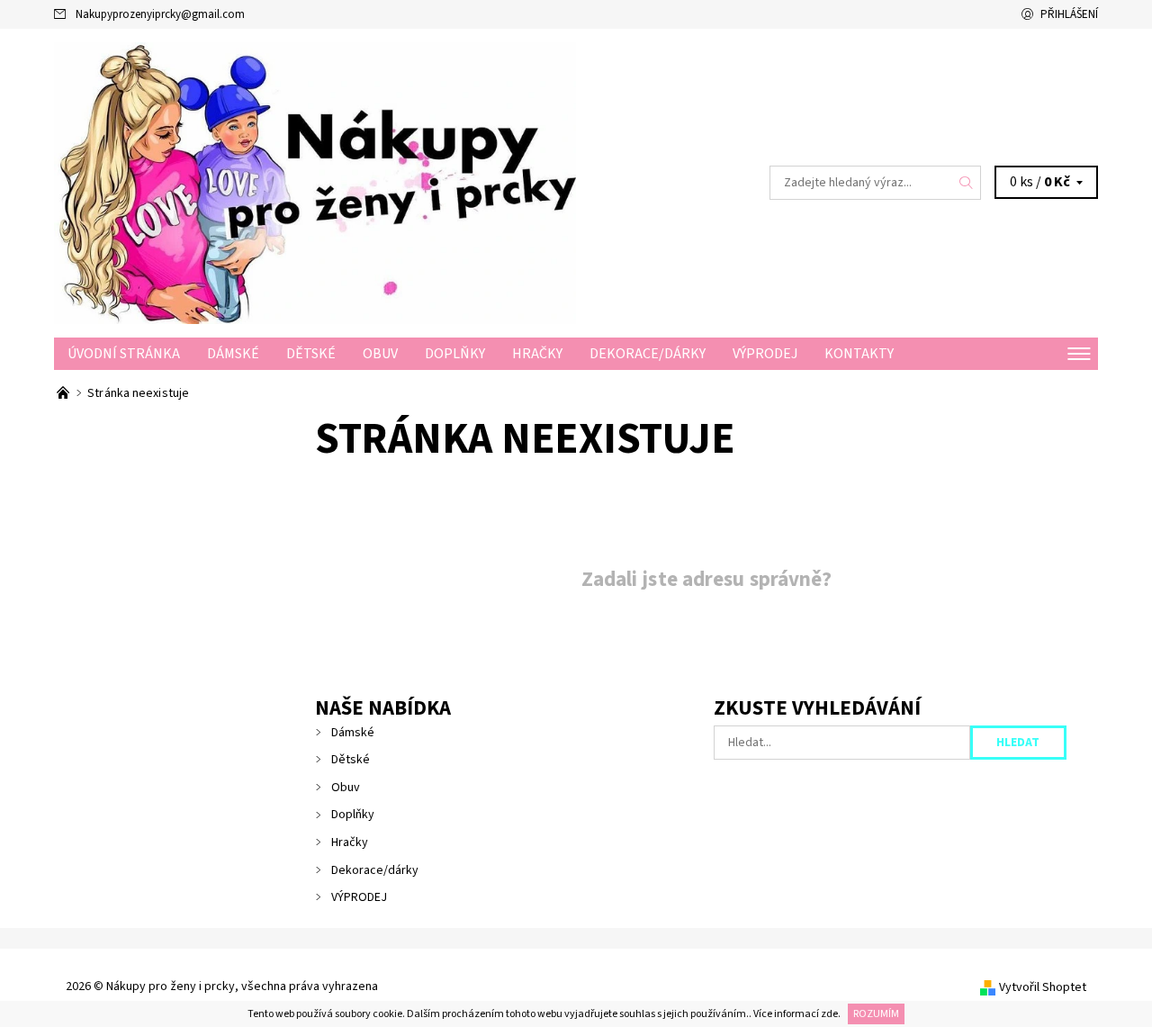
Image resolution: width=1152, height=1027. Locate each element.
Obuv (380, 354)
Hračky (537, 354)
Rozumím (876, 1014)
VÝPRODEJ (765, 354)
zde (829, 1014)
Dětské (311, 354)
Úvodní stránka (124, 354)
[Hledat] (966, 183)
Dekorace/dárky (648, 354)
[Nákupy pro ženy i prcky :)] (64, 393)
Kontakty (859, 354)
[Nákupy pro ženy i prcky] (315, 182)
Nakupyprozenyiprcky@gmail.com (160, 14)
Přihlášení (1069, 14)
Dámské (233, 354)
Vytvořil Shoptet (1042, 987)
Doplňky (455, 354)
